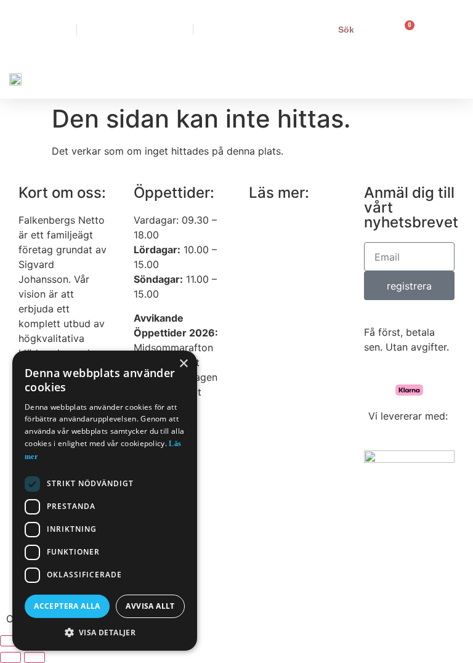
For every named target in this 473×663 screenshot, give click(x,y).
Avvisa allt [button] (150, 606)
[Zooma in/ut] (10, 640)
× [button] (183, 363)
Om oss (264, 220)
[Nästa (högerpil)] (34, 657)
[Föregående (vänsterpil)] (10, 657)
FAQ (259, 269)
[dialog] (104, 501)
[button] (301, 78)
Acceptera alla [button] (67, 606)
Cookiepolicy (276, 293)
